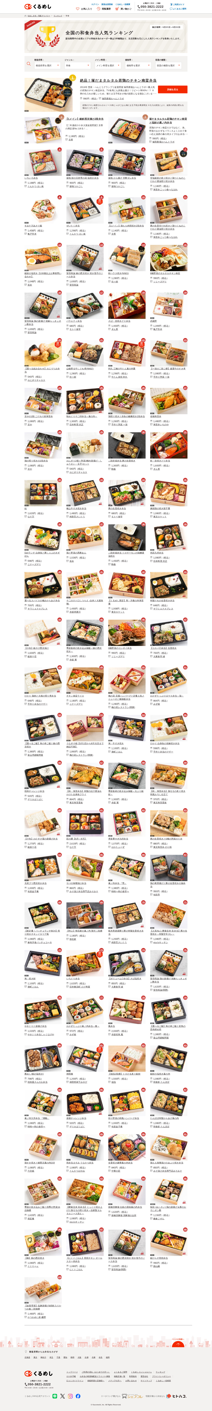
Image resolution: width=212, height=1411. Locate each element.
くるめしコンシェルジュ (141, 1372)
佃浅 (113, 1082)
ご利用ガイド (178, 4)
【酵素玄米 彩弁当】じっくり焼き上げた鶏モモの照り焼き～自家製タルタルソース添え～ (84, 1210)
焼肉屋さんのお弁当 (37, 1082)
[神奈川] (85, 245)
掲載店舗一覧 (119, 1376)
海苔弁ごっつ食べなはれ (165, 189)
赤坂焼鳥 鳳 (117, 1034)
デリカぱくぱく (35, 799)
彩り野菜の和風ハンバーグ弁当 (123, 1118)
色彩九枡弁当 (156, 553)
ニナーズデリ (34, 564)
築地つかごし (76, 186)
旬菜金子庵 (33, 891)
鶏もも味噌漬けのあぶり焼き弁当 (166, 1162)
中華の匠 (115, 1171)
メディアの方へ (114, 1381)
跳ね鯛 (156, 1266)
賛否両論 (74, 285)
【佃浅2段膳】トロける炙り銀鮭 (124, 1074)
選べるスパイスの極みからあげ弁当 (42, 600)
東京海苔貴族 (76, 802)
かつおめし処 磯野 (37, 1317)
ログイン (95, 4)
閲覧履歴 (106, 9)
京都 (86, 1357)
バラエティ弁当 (74, 321)
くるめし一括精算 (122, 4)
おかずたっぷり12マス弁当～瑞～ (167, 696)
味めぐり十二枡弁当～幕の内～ (81, 416)
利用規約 (133, 1376)
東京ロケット (160, 516)
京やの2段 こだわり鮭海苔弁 (39, 416)
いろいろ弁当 (31, 178)
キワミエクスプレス (37, 608)
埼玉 (51, 1357)
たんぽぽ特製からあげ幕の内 (164, 1118)
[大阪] (85, 293)
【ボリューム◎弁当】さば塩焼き (124, 978)
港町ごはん (116, 752)
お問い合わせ (131, 1381)
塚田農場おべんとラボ (113, 98)
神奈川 (43, 1357)
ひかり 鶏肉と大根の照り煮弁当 (40, 696)
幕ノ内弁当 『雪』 (117, 883)
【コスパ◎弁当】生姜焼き (163, 648)
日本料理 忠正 (76, 424)
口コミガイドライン (74, 1381)
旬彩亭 (156, 894)
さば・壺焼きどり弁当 (119, 321)
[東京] (49, 78)
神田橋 (69, 1074)
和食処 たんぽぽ (161, 1082)
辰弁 (30, 285)
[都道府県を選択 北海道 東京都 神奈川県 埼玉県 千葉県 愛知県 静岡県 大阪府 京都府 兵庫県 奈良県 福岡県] (47, 65)
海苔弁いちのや (161, 424)
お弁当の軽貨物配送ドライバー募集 (95, 1376)
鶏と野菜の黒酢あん (76, 553)
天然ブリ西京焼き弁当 (36, 883)
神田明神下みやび (78, 1082)
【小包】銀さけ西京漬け (37, 648)
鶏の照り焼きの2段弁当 (36, 460)
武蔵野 (153, 321)
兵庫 (93, 1357)
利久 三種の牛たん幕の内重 (121, 368)
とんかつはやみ (77, 1171)
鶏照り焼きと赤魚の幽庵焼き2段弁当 (126, 416)
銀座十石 (32, 656)
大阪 (79, 1357)
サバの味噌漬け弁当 (76, 883)
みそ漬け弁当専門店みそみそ (84, 891)
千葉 (58, 1357)
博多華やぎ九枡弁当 (118, 839)
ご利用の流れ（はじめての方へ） (96, 1372)
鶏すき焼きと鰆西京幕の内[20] (40, 1162)
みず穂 (156, 704)
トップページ (72, 1372)
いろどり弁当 (73, 978)
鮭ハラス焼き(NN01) (118, 273)
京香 (71, 139)
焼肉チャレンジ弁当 (34, 791)
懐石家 (73, 939)
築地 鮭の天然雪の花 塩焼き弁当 (82, 178)
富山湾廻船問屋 (35, 755)
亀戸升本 (32, 234)
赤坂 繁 (73, 659)
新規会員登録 (107, 4)
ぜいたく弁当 (73, 225)
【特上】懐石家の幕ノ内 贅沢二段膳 (84, 931)
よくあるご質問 (179, 9)
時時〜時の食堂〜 (120, 891)
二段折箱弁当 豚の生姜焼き (121, 460)
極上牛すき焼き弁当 (76, 508)
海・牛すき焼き (116, 743)
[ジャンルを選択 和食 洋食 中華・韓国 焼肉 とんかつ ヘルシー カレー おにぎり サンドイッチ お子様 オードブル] (78, 65)
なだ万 (31, 516)
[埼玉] (43, 388)
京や (30, 424)
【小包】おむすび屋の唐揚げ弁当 (41, 839)
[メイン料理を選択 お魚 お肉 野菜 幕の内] (108, 65)
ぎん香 (114, 329)
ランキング (160, 1372)
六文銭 (31, 1171)
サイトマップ (146, 1381)
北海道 (27, 1357)
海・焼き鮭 (30, 978)
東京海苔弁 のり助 (162, 847)
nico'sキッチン (160, 942)
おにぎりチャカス (36, 380)
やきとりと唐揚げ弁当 (36, 1026)
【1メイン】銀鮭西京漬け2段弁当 (84, 119)
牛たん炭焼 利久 (119, 377)
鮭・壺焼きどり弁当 (160, 460)
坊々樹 (114, 281)
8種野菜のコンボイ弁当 (120, 648)
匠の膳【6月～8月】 (76, 839)
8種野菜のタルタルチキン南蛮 (165, 273)
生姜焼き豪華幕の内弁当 (120, 1162)
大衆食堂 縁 (159, 656)
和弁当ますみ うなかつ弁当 (79, 1162)
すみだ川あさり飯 (33, 225)
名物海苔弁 (155, 416)
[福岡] (127, 811)
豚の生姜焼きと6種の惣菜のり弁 (166, 839)
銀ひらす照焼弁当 (159, 1258)
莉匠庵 (31, 1218)
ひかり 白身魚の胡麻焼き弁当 (165, 743)
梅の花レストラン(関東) (123, 707)
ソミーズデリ (160, 281)
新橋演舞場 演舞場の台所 (123, 1215)
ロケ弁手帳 (71, 1376)
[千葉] (85, 1230)
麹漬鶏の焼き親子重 (160, 508)
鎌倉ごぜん (158, 1218)
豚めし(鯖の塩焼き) (34, 1074)
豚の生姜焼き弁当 (117, 508)
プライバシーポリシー (161, 1376)
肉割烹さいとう (77, 516)
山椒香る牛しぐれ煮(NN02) (80, 368)
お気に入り (86, 9)
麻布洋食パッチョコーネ (40, 942)
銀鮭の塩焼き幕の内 (160, 1074)
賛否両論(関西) (160, 990)
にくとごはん (76, 1269)
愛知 (65, 1357)
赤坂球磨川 (75, 612)
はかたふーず (118, 847)
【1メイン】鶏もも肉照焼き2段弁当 (126, 225)
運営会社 (144, 1376)
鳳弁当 (111, 1026)
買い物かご (126, 9)
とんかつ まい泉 (36, 186)
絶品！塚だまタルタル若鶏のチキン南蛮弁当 (118, 80)
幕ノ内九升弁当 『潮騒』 (37, 1118)
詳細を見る (172, 89)
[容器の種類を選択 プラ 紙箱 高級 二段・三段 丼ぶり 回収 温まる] (168, 65)
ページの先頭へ (178, 1339)
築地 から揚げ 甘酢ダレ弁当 (122, 178)
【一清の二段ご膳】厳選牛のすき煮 (167, 368)
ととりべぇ (33, 1266)
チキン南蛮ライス (75, 696)
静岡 (72, 1357)
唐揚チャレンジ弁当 (76, 1118)
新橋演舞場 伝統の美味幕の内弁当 (125, 1207)
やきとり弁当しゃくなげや (41, 1034)
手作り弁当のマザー (37, 704)
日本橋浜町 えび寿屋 (80, 987)
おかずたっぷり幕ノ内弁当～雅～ (82, 1026)
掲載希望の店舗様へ (95, 1381)
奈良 (100, 1357)
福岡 (108, 1357)
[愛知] (168, 855)
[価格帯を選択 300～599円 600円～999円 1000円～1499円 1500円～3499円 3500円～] (138, 65)
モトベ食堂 (75, 329)
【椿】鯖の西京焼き (34, 1258)
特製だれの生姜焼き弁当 (162, 600)
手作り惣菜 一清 (161, 377)
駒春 (113, 469)
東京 (35, 1357)
